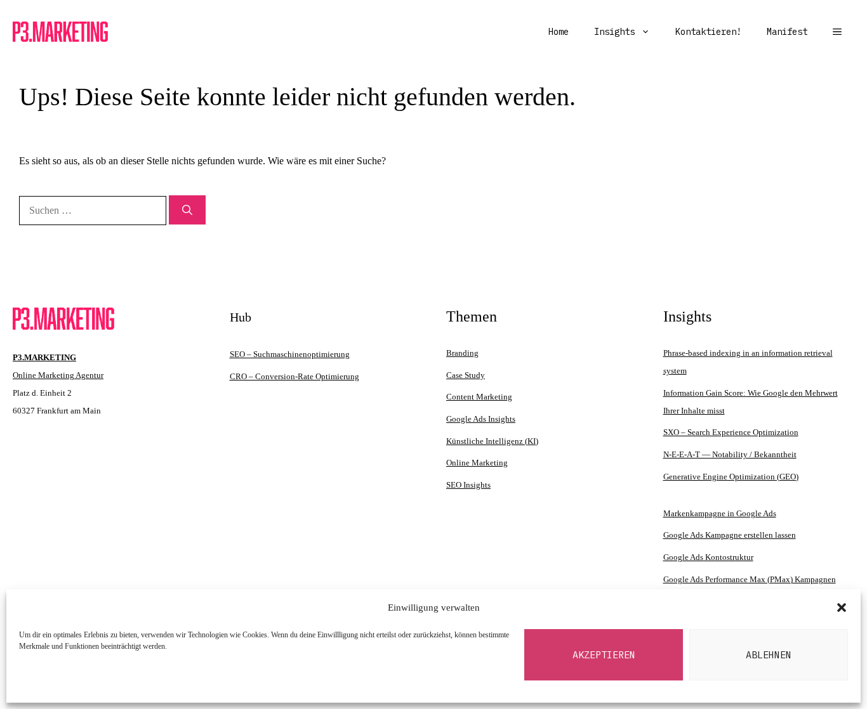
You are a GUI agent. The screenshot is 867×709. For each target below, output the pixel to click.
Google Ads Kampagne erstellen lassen (729, 535)
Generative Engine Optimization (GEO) (730, 476)
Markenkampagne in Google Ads (719, 513)
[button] (841, 607)
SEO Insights (468, 485)
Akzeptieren (603, 655)
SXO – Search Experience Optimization (730, 432)
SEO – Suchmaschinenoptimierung (290, 354)
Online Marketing (477, 462)
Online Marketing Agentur (58, 375)
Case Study (465, 375)
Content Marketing (479, 396)
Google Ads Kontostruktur (708, 557)
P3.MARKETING (44, 357)
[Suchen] (187, 209)
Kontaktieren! (708, 31)
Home (558, 31)
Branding (462, 353)
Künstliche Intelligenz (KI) (492, 441)
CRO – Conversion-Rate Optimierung (294, 376)
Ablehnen (768, 655)
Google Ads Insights (480, 419)
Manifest (787, 31)
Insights (614, 31)
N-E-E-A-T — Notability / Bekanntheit (730, 454)
